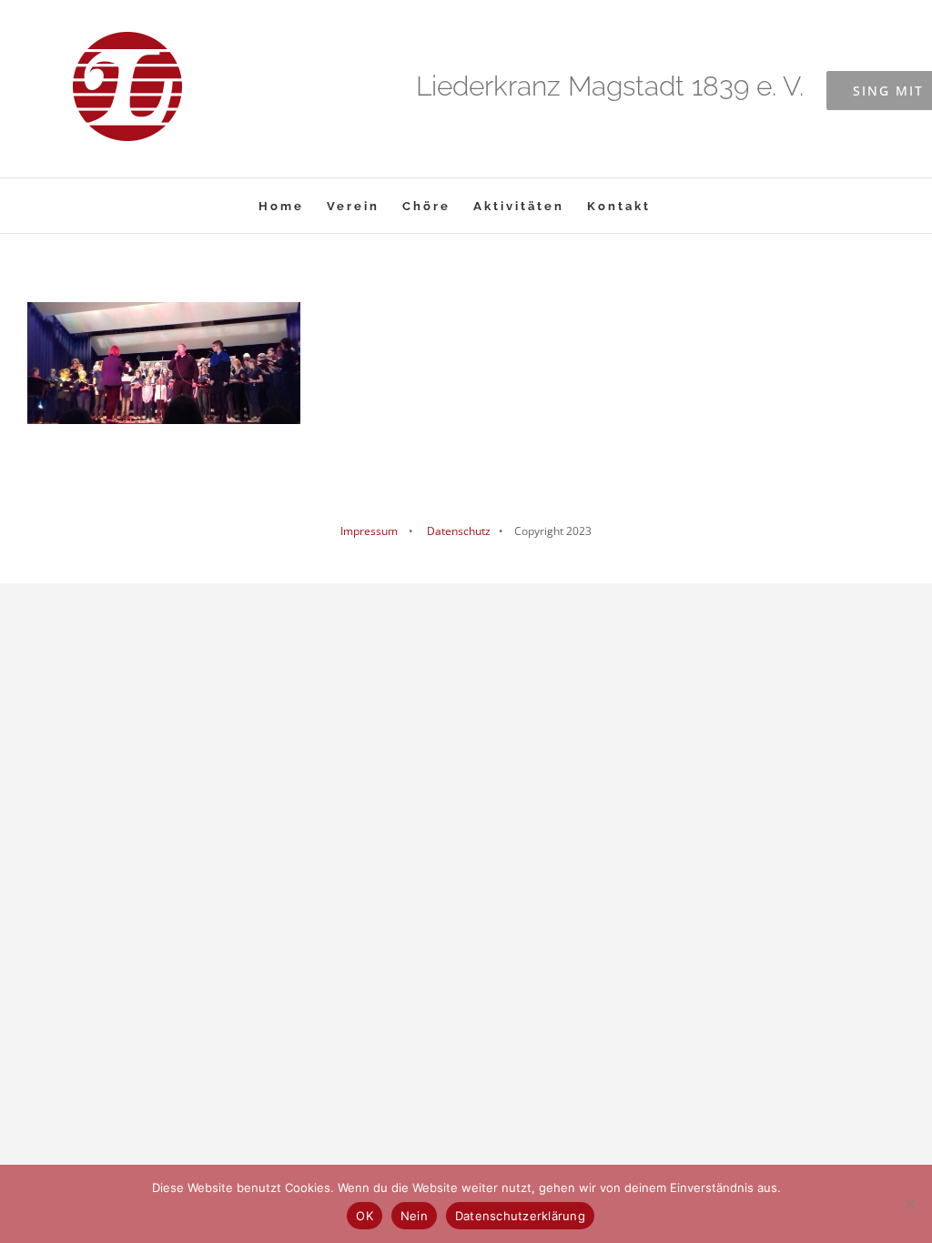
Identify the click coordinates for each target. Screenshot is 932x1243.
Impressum (369, 531)
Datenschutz (457, 531)
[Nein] (909, 1204)
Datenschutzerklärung (520, 1215)
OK (364, 1215)
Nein (414, 1215)
